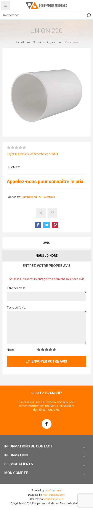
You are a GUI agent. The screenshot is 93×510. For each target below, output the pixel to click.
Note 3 (46, 349)
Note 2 (43, 349)
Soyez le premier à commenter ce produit (32, 154)
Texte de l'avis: (16, 307)
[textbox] (42, 15)
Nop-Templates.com (54, 494)
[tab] (46, 243)
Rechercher (88, 15)
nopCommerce (53, 490)
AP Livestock (47, 197)
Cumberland (29, 197)
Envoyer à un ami (52, 213)
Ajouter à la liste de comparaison (41, 213)
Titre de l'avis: (16, 288)
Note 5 (54, 349)
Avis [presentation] (46, 243)
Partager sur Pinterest (55, 225)
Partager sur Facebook (38, 225)
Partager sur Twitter (46, 225)
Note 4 (50, 349)
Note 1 (39, 349)
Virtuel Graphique (53, 499)
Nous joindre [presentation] (47, 255)
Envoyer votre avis (49, 361)
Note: (10, 350)
